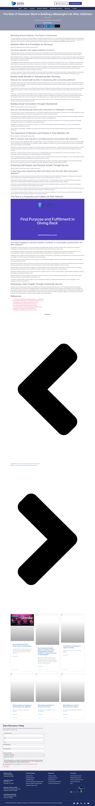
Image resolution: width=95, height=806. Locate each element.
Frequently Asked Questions (54, 781)
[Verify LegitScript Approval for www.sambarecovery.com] (81, 792)
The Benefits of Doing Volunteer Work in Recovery (24, 303)
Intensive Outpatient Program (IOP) (34, 783)
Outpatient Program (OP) (31, 785)
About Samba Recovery (75, 775)
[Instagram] (84, 803)
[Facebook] (77, 803)
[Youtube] (88, 803)
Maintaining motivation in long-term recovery (46, 706)
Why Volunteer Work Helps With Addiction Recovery (25, 305)
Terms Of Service (46, 802)
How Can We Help (7, 752)
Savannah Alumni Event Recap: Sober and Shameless (22, 645)
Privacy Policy (33, 764)
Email (7, 744)
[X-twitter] (81, 803)
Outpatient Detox (30, 779)
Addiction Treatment (42, 8)
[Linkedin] (74, 803)
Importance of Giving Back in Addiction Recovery (24, 308)
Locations (32, 8)
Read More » (15, 656)
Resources (67, 8)
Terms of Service (25, 764)
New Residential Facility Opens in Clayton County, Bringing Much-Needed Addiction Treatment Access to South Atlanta (47, 651)
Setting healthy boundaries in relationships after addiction (22, 706)
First (5, 737)
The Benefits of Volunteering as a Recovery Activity (25, 309)
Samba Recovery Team (75, 777)
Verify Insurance (52, 779)
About (25, 8)
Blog (71, 783)
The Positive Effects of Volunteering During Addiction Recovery (27, 306)
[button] (39, 26)
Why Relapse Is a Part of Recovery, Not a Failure (71, 706)
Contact (75, 8)
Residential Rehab (30, 777)
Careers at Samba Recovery (76, 779)
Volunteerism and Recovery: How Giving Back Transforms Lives (27, 300)
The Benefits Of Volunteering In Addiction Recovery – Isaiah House (28, 299)
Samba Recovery (13, 802)
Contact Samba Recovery (54, 783)
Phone (7, 748)
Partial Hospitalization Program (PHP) (34, 781)
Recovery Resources (75, 781)
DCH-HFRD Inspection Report (34, 802)
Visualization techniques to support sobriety (72, 646)
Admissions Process (53, 777)
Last (5, 742)
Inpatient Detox (29, 775)
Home (19, 8)
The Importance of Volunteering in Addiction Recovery (25, 302)
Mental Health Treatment (56, 8)
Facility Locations (52, 775)
